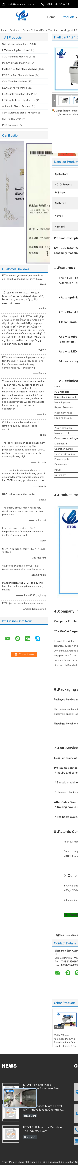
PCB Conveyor (10, 125)
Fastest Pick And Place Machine (40, 30)
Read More (30, 1115)
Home (51, 17)
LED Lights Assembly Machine (18, 100)
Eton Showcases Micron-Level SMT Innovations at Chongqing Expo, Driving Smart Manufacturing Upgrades (43, 1108)
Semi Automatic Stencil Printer (18, 112)
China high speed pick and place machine (41, 1161)
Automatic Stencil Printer (15, 106)
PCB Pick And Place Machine (18, 75)
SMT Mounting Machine (15, 44)
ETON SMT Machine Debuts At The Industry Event (43, 1128)
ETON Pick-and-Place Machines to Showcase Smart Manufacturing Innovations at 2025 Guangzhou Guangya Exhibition (42, 1087)
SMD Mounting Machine (15, 56)
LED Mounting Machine (15, 50)
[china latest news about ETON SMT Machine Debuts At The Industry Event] (11, 1134)
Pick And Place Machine (15, 62)
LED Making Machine (14, 87)
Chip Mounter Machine (14, 81)
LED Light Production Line (16, 93)
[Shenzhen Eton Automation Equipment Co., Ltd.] (22, 15)
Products (68, 17)
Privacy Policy (8, 1161)
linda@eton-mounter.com (21, 4)
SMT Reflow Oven (11, 118)
